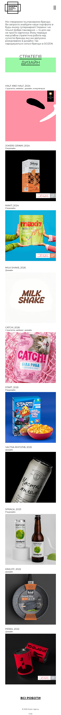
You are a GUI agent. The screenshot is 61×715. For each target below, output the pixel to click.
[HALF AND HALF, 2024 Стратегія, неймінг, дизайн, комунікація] (30, 116)
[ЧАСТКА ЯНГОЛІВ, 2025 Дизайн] (30, 477)
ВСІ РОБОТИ (30, 698)
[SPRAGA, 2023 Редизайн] (30, 539)
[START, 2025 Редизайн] (30, 417)
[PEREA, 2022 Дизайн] (30, 658)
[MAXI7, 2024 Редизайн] (30, 235)
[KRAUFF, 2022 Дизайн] (30, 599)
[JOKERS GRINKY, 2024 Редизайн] (30, 175)
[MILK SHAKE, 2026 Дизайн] (30, 297)
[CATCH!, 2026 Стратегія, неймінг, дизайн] (30, 357)
